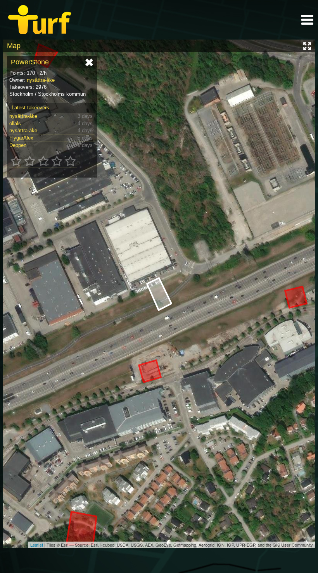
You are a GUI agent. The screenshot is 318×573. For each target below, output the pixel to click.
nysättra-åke (41, 80)
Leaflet (36, 545)
